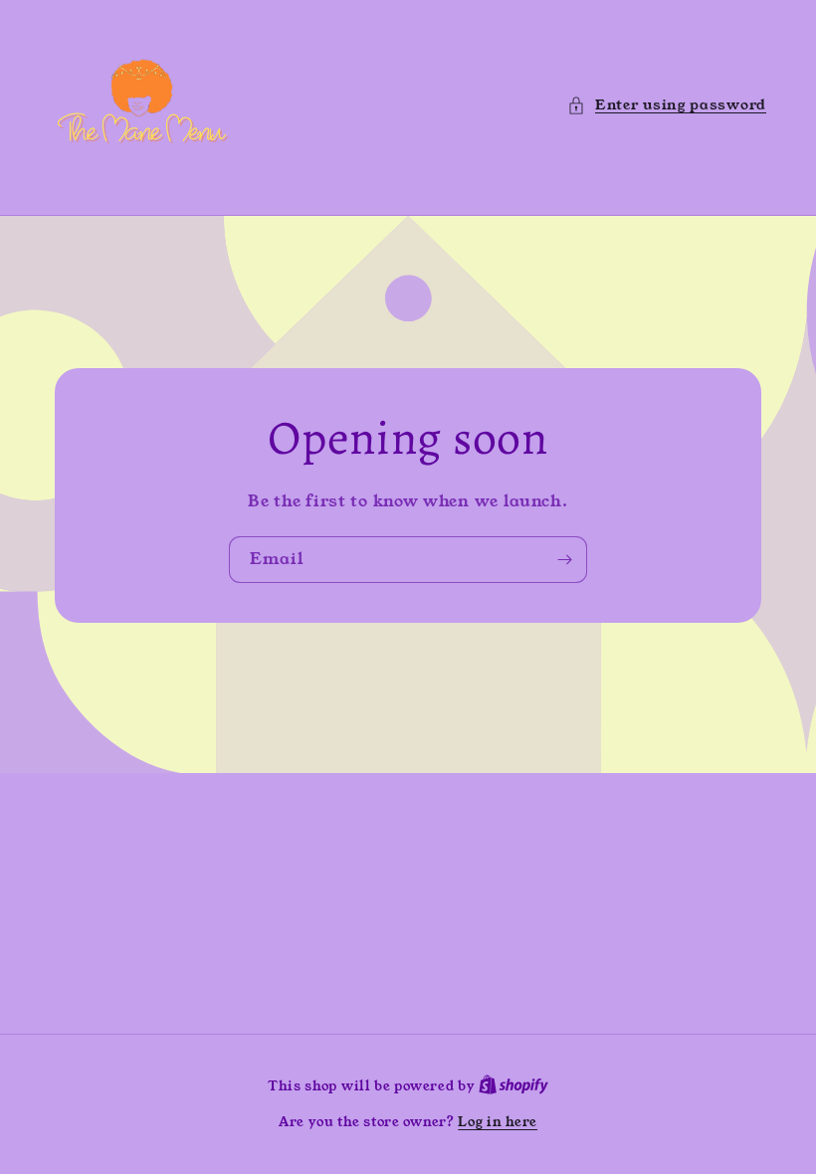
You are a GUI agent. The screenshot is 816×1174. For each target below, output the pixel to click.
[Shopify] (513, 1085)
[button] (666, 105)
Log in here (497, 1121)
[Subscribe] (564, 558)
